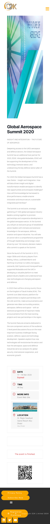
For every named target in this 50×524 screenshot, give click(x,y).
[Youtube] (15, 520)
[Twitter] (9, 520)
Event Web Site (23, 397)
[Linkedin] (3, 520)
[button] (11, 502)
